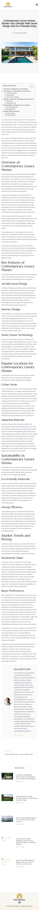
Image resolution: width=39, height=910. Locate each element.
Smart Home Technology (13, 97)
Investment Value (11, 113)
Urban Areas (10, 101)
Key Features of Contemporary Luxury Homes (17, 91)
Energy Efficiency (11, 109)
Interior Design (10, 95)
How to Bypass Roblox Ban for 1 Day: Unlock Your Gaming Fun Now (26, 819)
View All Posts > (19, 735)
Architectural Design (12, 93)
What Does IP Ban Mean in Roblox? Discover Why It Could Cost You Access (25, 862)
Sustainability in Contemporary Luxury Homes (17, 105)
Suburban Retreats (11, 103)
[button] (36, 4)
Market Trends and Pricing (11, 111)
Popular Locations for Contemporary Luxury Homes (18, 99)
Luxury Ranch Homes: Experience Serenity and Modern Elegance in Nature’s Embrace (26, 841)
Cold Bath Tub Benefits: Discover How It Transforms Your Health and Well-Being (25, 777)
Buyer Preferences (11, 115)
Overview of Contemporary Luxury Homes (16, 89)
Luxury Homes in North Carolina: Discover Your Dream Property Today (26, 798)
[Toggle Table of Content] (31, 86)
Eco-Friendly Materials (12, 107)
